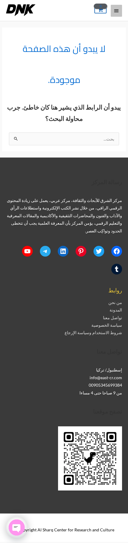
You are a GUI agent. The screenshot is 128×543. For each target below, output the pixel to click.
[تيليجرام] (45, 251)
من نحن (115, 302)
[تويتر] (98, 251)
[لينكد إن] (63, 251)
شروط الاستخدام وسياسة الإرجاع (93, 332)
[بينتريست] (81, 251)
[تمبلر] (116, 269)
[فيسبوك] (116, 251)
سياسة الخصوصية (106, 325)
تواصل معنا (112, 317)
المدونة (116, 309)
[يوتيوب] (27, 251)
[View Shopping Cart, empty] (100, 10)
